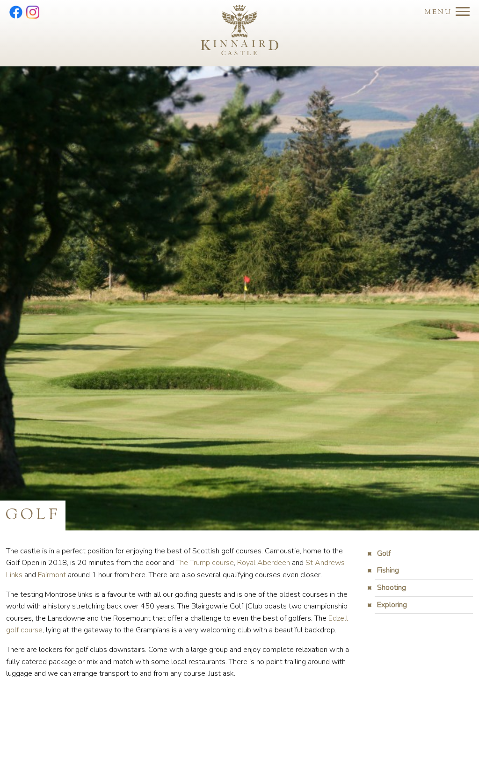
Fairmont (52, 575)
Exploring (392, 605)
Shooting (391, 587)
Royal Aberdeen (263, 563)
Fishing (388, 570)
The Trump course (205, 563)
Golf (384, 553)
